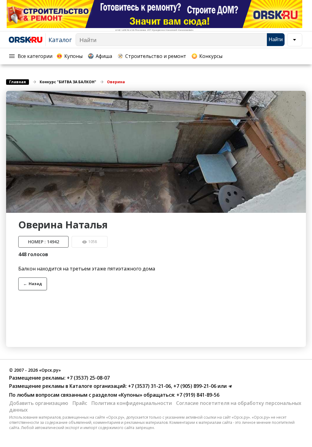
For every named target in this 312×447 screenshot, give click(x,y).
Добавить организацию (38, 403)
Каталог (60, 40)
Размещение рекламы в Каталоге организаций (67, 386)
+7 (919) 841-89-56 (197, 395)
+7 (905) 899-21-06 (194, 386)
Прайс (80, 403)
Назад (32, 283)
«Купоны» (130, 395)
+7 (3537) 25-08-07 (88, 377)
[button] (300, 96)
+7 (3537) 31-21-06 (149, 386)
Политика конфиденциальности (131, 403)
